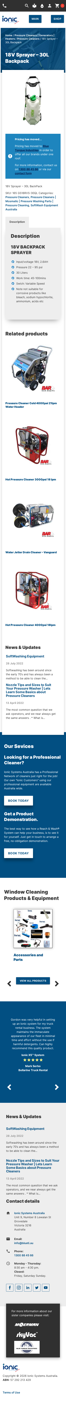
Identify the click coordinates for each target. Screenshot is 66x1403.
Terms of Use (11, 1392)
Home (8, 35)
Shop (57, 18)
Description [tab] (17, 221)
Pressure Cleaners (28, 38)
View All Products (33, 980)
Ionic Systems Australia (29, 1213)
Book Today (18, 800)
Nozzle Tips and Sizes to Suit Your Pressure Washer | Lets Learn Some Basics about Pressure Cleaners (28, 690)
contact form (23, 173)
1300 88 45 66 (28, 169)
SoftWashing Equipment (25, 656)
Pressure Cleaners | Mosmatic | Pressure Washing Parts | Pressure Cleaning (30, 201)
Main (35, 18)
